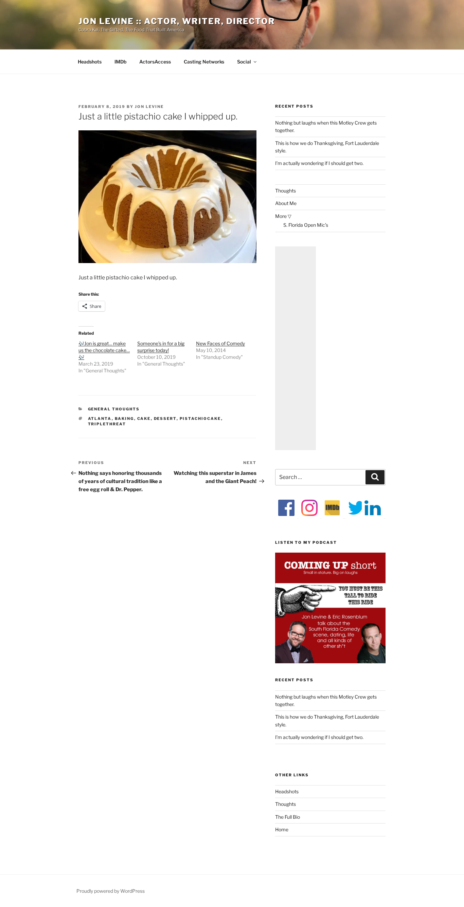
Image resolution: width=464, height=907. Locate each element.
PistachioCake (200, 418)
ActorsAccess (155, 61)
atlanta (100, 418)
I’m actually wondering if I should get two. (319, 163)
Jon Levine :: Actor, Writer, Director (176, 21)
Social (244, 61)
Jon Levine (149, 106)
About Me (286, 203)
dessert (165, 418)
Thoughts (285, 190)
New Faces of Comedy (220, 343)
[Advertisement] (295, 348)
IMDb (120, 61)
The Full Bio (287, 817)
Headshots (90, 61)
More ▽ (283, 216)
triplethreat (107, 424)
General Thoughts (114, 409)
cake (144, 418)
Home (281, 829)
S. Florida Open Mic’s (305, 225)
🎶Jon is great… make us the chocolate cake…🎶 (104, 350)
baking (124, 418)
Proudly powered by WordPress (110, 891)
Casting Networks (204, 61)
